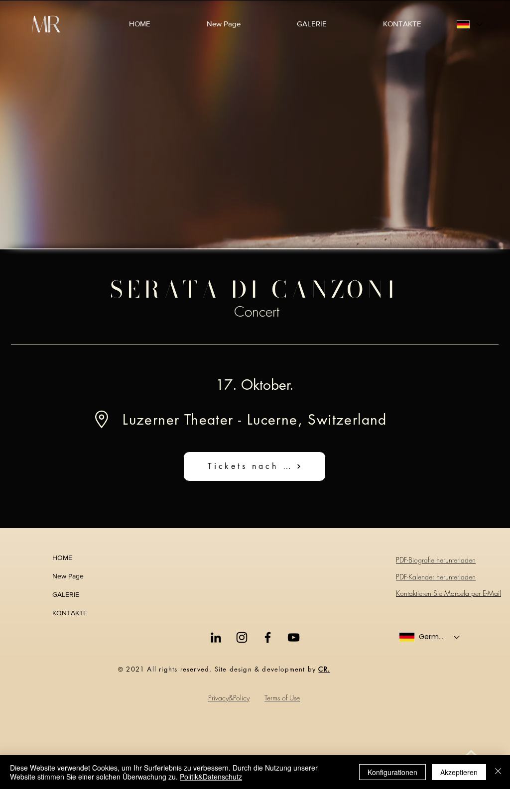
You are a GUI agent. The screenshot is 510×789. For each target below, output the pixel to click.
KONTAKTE (69, 613)
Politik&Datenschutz (211, 777)
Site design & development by (267, 669)
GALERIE (65, 594)
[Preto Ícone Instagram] (242, 637)
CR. (324, 669)
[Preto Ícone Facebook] (267, 637)
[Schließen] (498, 772)
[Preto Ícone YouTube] (293, 637)
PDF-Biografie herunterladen (436, 559)
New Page (68, 576)
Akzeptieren (459, 772)
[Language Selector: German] (469, 24)
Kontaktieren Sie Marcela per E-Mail (448, 593)
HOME (62, 558)
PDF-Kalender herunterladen (436, 576)
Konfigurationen (392, 772)
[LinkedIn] (216, 637)
